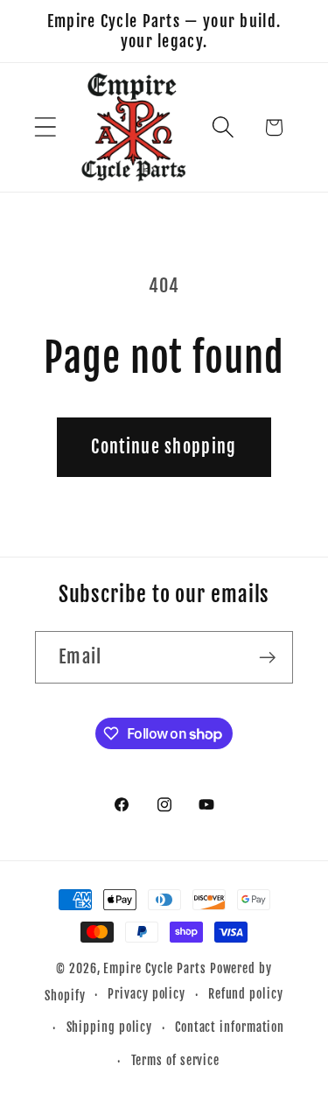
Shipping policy (109, 1027)
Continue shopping (163, 447)
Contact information (229, 1027)
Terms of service (175, 1061)
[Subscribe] (267, 657)
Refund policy (245, 994)
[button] (45, 127)
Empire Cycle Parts (154, 969)
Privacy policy (146, 994)
